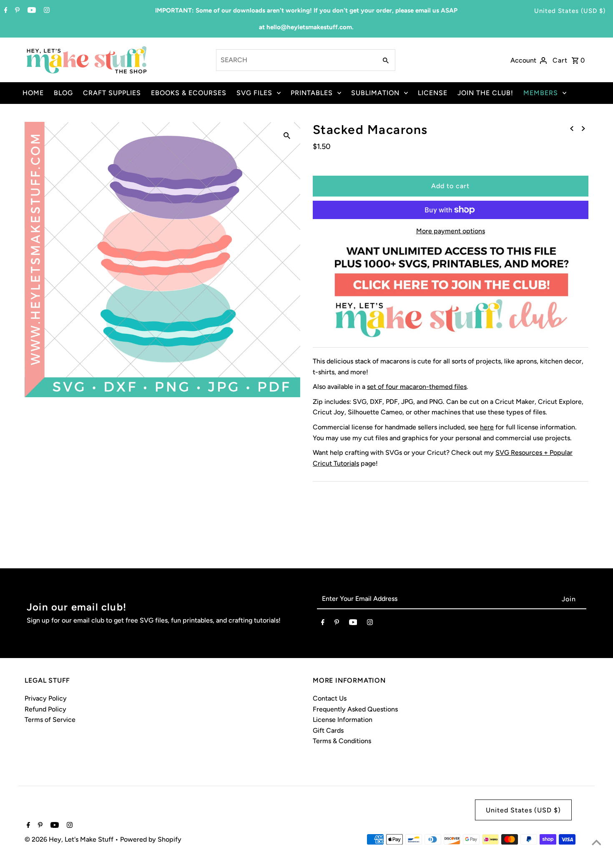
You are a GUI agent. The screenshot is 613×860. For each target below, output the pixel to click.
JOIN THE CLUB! (485, 93)
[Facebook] (5, 11)
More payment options (450, 231)
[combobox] (295, 60)
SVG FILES (254, 93)
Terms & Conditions (342, 741)
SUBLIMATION (375, 93)
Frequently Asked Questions (355, 709)
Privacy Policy (46, 698)
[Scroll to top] (596, 843)
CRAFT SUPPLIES (112, 93)
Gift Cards (328, 730)
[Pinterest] (16, 11)
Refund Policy (45, 709)
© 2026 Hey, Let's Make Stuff (70, 839)
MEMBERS (540, 93)
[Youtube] (30, 11)
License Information (342, 720)
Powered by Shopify (150, 839)
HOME (33, 93)
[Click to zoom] (287, 135)
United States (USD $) (569, 11)
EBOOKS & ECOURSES (188, 93)
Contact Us (330, 698)
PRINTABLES (312, 93)
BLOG (63, 93)
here (487, 427)
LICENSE (432, 93)
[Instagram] (46, 11)
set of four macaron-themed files (417, 387)
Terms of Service (50, 720)
